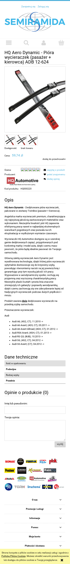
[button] (9, 43)
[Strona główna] (35, 21)
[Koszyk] (61, 42)
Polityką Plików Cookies (13, 556)
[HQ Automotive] (22, 181)
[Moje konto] (44, 43)
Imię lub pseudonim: (15, 403)
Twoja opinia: (12, 417)
